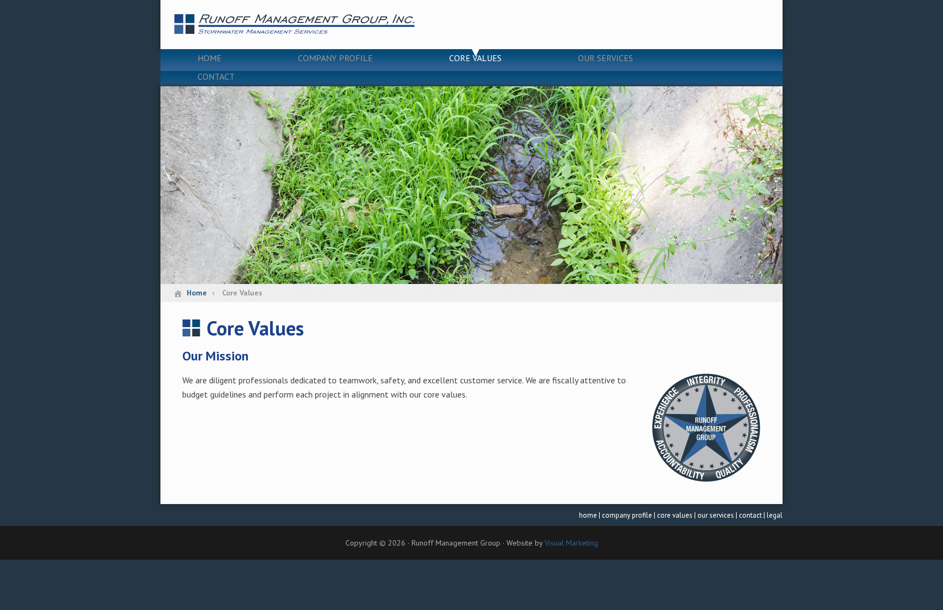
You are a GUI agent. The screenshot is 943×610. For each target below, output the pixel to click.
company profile (627, 515)
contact (750, 515)
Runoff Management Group (471, 24)
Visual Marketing (571, 543)
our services (715, 515)
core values (675, 515)
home (588, 515)
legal (775, 515)
